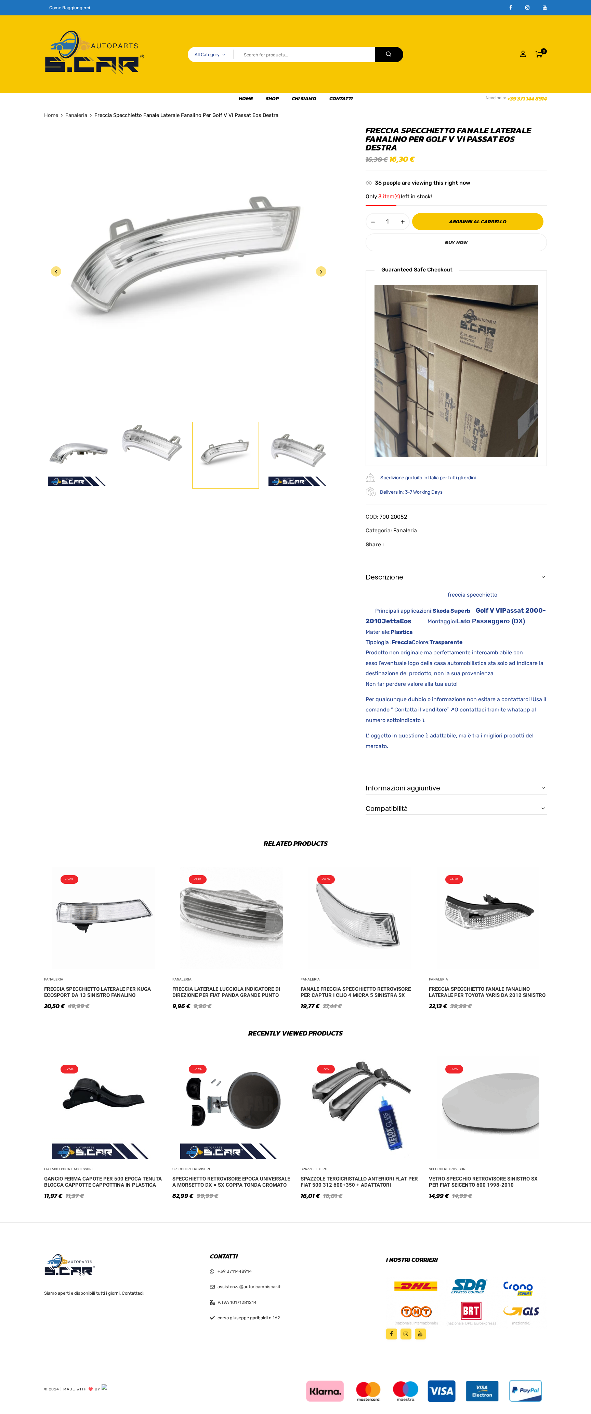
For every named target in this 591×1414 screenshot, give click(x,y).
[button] (539, 54)
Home (51, 115)
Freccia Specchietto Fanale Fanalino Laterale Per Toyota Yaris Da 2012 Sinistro (487, 992)
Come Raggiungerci (69, 7)
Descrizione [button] (384, 577)
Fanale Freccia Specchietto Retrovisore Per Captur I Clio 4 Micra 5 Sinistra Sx (356, 992)
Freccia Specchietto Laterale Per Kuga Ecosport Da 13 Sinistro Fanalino (97, 992)
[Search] (389, 54)
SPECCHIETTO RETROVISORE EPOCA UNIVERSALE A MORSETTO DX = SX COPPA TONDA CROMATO (231, 1182)
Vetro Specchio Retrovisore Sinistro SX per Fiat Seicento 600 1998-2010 (483, 1182)
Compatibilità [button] (387, 808)
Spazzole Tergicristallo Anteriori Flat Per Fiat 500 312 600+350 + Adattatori (359, 1182)
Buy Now (456, 242)
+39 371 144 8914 (527, 98)
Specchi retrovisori (191, 1169)
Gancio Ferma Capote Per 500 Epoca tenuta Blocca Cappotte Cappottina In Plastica (103, 1182)
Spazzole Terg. (314, 1169)
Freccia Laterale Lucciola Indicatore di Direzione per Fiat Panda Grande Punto (226, 992)
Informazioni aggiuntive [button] (403, 788)
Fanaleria (76, 115)
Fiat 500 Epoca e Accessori (68, 1169)
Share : (375, 544)
